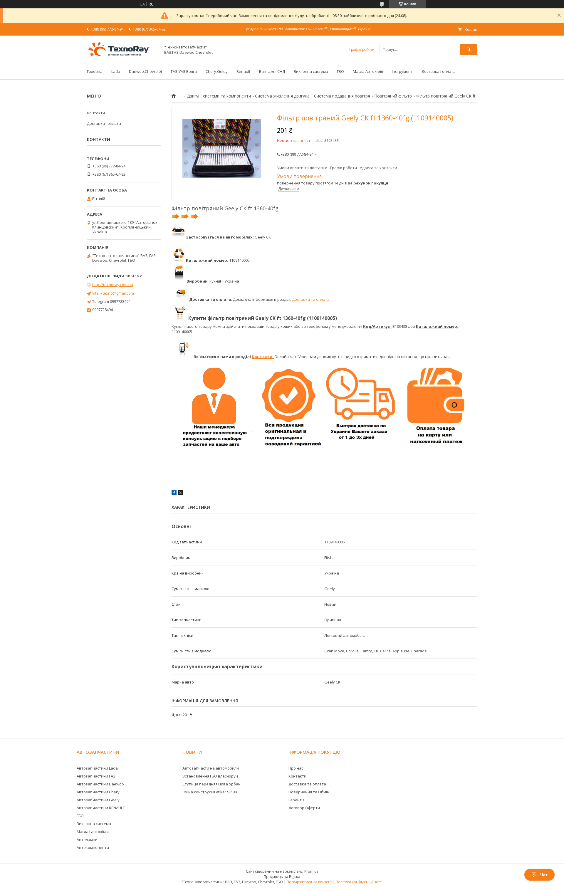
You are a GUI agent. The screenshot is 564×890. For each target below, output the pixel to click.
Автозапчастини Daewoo (100, 784)
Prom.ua (311, 871)
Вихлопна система (311, 71)
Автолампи (87, 839)
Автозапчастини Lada (97, 768)
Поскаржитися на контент (309, 881)
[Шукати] (468, 49)
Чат (544, 874)
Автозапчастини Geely (98, 799)
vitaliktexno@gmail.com (113, 293)
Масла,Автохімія (368, 71)
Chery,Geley (217, 71)
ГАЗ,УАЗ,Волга (184, 71)
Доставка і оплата (439, 71)
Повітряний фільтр (393, 96)
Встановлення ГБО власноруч (210, 776)
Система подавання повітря (342, 96)
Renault (243, 71)
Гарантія (296, 799)
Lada (115, 71)
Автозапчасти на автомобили (210, 768)
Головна (95, 71)
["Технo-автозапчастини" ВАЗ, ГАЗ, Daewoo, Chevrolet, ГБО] (122, 56)
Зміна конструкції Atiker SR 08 (209, 792)
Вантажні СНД (272, 71)
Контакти (96, 112)
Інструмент (402, 71)
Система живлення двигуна (282, 96)
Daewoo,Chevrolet (145, 71)
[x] (180, 493)
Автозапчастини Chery (98, 792)
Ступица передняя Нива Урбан (211, 784)
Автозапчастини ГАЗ (96, 776)
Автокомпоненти (93, 847)
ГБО (340, 71)
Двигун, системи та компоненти (219, 96)
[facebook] (174, 493)
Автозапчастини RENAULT (101, 807)
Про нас (295, 768)
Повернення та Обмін (308, 792)
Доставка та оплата (310, 299)
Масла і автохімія (93, 831)
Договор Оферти (304, 807)
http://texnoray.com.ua (112, 284)
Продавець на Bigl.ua (282, 876)
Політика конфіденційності (359, 881)
